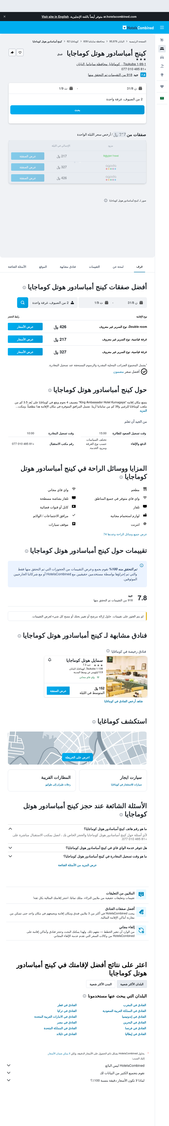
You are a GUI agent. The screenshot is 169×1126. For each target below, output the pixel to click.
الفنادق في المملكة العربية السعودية (124, 1011)
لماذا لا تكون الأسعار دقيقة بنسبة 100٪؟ (117, 1080)
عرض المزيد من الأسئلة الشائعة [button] (77, 865)
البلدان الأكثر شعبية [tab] (131, 984)
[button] (4, 16)
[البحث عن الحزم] (162, 66)
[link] (123, 701)
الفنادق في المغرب (134, 1005)
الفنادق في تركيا (67, 1011)
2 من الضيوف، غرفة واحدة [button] (124, 99)
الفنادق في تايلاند (66, 1034)
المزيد (143, 410)
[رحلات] (162, 86)
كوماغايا (74, 41)
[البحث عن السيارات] (162, 57)
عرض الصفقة (58, 691)
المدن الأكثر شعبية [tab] (101, 984)
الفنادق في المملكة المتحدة (60, 1028)
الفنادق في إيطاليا (135, 1034)
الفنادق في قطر (67, 1005)
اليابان (121, 41)
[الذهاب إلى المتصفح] (162, 75)
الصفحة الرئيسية (137, 41)
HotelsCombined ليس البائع (124, 1065)
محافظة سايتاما (96, 41)
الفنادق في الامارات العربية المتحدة (55, 1016)
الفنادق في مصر (67, 1022)
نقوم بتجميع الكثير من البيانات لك (122, 1072)
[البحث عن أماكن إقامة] (162, 49)
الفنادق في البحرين (134, 1022)
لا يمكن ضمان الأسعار (59, 1053)
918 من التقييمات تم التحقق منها (110, 74)
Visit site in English (55, 16)
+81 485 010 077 (133, 68)
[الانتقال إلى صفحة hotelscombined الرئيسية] (138, 27)
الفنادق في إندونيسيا (134, 1016)
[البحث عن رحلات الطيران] (162, 40)
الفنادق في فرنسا (135, 1028)
